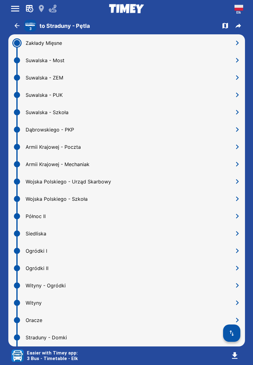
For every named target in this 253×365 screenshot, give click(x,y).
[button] (17, 25)
